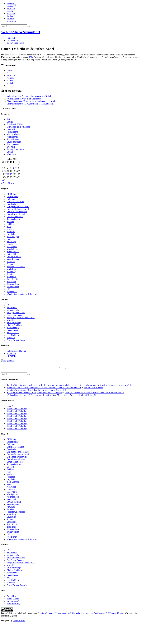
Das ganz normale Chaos (18, 206)
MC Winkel (12, 246)
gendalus (10, 229)
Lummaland (12, 244)
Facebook (11, 8)
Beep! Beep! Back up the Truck (21, 317)
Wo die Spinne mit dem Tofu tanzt (22, 294)
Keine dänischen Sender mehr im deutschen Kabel (29, 96)
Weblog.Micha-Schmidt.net (20, 32)
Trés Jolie (11, 147)
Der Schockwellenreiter (17, 211)
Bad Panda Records (15, 315)
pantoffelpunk (13, 259)
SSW (31, 57)
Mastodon (11, 13)
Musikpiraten (12, 249)
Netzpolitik (11, 254)
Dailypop (11, 199)
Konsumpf (11, 241)
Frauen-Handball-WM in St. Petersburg (24, 99)
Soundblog (11, 271)
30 (3, 180)
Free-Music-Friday (15, 124)
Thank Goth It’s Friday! (17, 408)
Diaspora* (11, 6)
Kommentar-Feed (14, 601)
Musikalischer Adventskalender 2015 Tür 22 (76, 395)
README (11, 356)
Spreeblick (11, 276)
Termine (10, 18)
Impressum (11, 21)
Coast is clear (12, 196)
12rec (9, 305)
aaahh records (13, 310)
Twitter (10, 16)
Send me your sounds (66, 368)
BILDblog (11, 194)
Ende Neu (11, 406)
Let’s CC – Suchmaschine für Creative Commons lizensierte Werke (103, 385)
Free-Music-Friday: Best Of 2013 (52, 390)
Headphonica (12, 330)
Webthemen (12, 291)
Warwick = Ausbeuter (93, 387)
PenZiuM (11, 261)
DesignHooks (19, 620)
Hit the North (12, 40)
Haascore (11, 231)
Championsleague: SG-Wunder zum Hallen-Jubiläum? (30, 104)
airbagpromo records (16, 312)
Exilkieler (11, 224)
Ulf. (8, 289)
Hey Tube (11, 234)
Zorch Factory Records (17, 340)
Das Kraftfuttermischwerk (18, 209)
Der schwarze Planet (16, 214)
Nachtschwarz (13, 251)
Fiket (9, 226)
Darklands (11, 204)
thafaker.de (11, 281)
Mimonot (11, 337)
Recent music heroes (16, 266)
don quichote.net (14, 219)
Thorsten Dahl (13, 284)
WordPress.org (13, 603)
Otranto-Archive (14, 256)
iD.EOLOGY (13, 332)
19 (11, 174)
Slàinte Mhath (13, 139)
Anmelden (11, 596)
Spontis (10, 274)
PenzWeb (11, 264)
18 (8, 174)
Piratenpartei (12, 137)
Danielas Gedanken (15, 201)
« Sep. (4, 183)
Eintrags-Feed (13, 598)
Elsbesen (10, 221)
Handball (11, 38)
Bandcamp (11, 3)
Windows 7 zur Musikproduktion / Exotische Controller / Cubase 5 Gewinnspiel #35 (44, 387)
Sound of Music (14, 142)
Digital (10, 122)
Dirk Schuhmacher (15, 216)
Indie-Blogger (13, 236)
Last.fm (10, 11)
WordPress (11, 154)
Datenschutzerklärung (16, 351)
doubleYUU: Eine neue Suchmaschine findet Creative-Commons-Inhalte (38, 385)
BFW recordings (14, 322)
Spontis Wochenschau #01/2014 (21, 390)
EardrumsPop (13, 327)
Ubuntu (10, 152)
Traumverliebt (13, 286)
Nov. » (11, 183)
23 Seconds (12, 307)
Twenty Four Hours (15, 43)
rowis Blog (11, 269)
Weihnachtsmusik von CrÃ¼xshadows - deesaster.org (30, 395)
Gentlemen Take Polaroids (18, 127)
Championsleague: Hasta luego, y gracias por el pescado (31, 101)
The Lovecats (13, 144)
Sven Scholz (12, 279)
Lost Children (13, 335)
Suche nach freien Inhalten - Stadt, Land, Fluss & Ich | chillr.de (34, 392)
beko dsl (10, 320)
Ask (8, 119)
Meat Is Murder (13, 134)
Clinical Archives (14, 325)
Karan (9, 239)
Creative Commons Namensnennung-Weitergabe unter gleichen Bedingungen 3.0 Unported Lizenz (80, 613)
